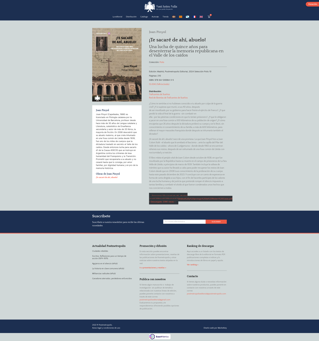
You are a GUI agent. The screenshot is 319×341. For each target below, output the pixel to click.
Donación (312, 4)
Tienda (165, 17)
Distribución (131, 17)
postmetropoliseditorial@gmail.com (155, 300)
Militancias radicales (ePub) (104, 273)
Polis (162, 62)
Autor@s (155, 17)
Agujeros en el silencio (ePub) (105, 263)
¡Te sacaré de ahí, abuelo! (107, 177)
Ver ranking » (192, 265)
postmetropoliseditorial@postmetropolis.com (206, 294)
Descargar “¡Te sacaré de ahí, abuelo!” (190, 198)
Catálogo (144, 17)
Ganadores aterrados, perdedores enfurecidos (112, 278)
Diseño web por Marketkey (215, 328)
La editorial (117, 17)
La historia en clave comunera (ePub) (108, 268)
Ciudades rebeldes (100, 251)
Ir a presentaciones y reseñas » (153, 268)
